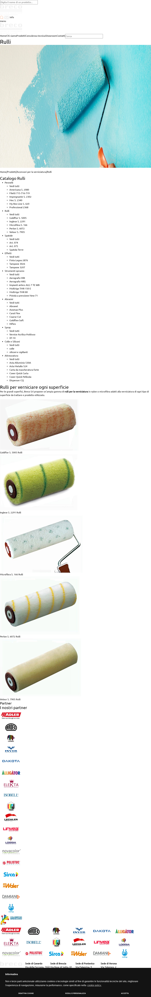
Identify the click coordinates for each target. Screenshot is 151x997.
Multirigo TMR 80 (18, 292)
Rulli (7, 211)
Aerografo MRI (17, 278)
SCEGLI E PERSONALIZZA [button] (75, 993)
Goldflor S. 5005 (18, 218)
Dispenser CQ (16, 380)
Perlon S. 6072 (17, 228)
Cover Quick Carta (18, 373)
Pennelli (9, 182)
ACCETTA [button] (125, 993)
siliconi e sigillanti (18, 352)
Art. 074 (13, 242)
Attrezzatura (11, 355)
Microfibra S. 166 (18, 225)
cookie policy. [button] (94, 985)
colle (11, 348)
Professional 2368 (18, 207)
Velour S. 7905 (17, 232)
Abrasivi (9, 299)
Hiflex (12, 324)
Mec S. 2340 (15, 200)
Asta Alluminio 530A (20, 362)
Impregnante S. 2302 (20, 196)
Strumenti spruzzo (14, 271)
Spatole (9, 235)
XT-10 (12, 338)
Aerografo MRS (17, 281)
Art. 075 (13, 246)
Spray (8, 327)
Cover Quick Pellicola (20, 376)
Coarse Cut (15, 316)
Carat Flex (14, 313)
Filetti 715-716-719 (19, 193)
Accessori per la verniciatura (31, 172)
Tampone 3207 (17, 267)
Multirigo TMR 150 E (20, 288)
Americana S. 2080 (19, 189)
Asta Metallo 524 (18, 366)
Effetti (8, 253)
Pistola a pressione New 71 (23, 295)
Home (3, 172)
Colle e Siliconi (12, 341)
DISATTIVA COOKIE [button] (26, 993)
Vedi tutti (14, 186)
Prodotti (11, 172)
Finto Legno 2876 (18, 260)
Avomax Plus (16, 309)
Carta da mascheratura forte (24, 369)
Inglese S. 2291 (17, 221)
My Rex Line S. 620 (19, 203)
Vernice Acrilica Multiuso (22, 334)
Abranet (13, 306)
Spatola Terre (16, 249)
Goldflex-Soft (16, 320)
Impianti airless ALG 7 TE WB (24, 285)
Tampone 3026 (17, 263)
